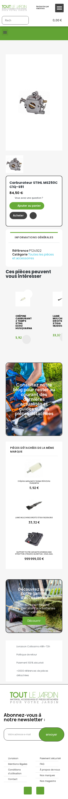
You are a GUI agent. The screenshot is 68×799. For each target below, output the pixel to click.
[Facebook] (28, 791)
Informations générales (34, 237)
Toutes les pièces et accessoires (33, 256)
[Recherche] (24, 20)
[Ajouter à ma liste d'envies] (33, 215)
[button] (26, 205)
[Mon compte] (37, 20)
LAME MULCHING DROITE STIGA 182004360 (60, 321)
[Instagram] (40, 791)
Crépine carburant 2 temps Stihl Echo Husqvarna (23, 322)
